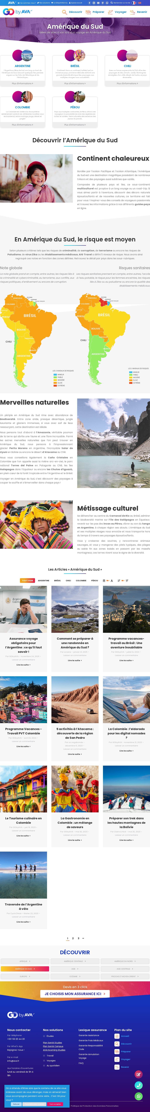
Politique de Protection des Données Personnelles (95, 1106)
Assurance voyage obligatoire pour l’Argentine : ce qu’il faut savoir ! (23, 645)
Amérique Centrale (73, 961)
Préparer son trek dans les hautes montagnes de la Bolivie (126, 822)
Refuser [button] (16, 1104)
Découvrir (126, 1043)
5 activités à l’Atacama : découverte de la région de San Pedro (75, 733)
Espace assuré (76, 3)
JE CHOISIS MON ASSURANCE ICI (73, 993)
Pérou (94, 580)
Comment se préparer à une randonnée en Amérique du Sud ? (75, 643)
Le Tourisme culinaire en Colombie (23, 820)
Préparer (126, 1051)
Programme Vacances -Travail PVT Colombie (23, 731)
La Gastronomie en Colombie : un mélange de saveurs (75, 822)
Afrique (24, 961)
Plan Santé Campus (53, 1046)
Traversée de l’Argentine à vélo (23, 906)
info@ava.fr (13, 1060)
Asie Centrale (124, 968)
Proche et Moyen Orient (123, 976)
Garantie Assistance (89, 1035)
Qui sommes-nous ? (28, 3)
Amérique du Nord (123, 961)
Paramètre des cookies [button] (34, 1104)
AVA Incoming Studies (54, 1050)
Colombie (81, 580)
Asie (73, 968)
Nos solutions (44, 3)
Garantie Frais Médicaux (91, 1040)
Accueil (125, 1036)
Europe (24, 976)
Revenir (125, 1067)
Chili (68, 580)
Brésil (57, 580)
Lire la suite (23, 665)
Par (12, 656)
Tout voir (27, 580)
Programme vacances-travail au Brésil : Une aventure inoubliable (126, 643)
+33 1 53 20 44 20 (16, 1039)
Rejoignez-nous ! (15, 1050)
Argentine (43, 580)
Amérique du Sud (23, 968)
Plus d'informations (22, 83)
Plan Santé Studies (52, 1042)
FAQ (81, 1063)
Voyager (125, 1059)
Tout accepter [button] (55, 1104)
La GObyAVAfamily (60, 3)
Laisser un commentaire (23, 659)
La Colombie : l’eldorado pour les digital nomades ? (126, 733)
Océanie (73, 976)
